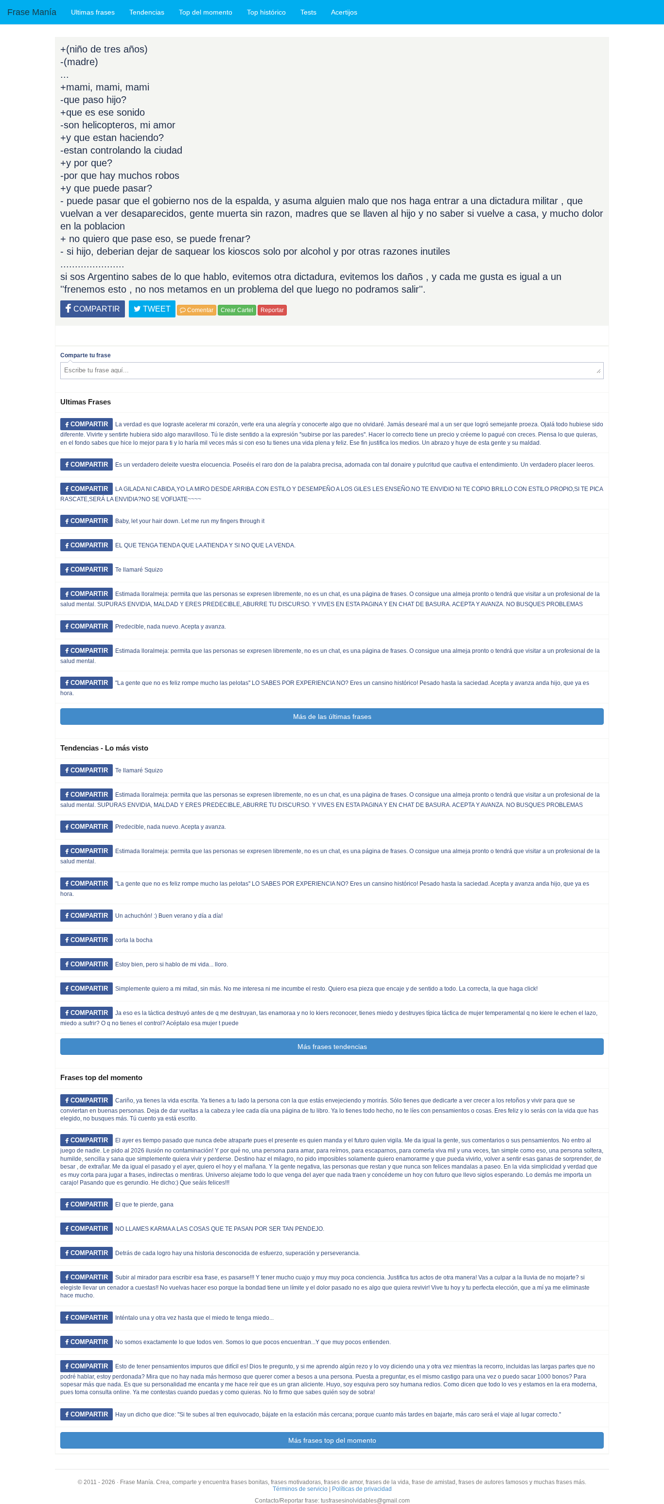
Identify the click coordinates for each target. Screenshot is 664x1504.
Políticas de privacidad (362, 1489)
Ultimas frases (93, 12)
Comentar (199, 310)
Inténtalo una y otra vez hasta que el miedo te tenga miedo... (194, 1317)
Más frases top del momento (332, 1440)
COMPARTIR (95, 309)
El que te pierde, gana (144, 1204)
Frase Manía (31, 12)
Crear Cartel (237, 310)
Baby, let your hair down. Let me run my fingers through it (189, 521)
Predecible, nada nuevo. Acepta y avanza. (170, 626)
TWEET (156, 309)
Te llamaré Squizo (139, 569)
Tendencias (146, 12)
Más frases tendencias (332, 1046)
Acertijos (344, 12)
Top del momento (205, 12)
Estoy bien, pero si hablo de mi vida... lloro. (171, 964)
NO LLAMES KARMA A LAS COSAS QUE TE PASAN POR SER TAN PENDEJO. (219, 1228)
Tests (308, 12)
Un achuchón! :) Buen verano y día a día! (169, 915)
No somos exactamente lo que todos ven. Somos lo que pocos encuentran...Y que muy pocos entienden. (253, 1342)
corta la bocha (134, 940)
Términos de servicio (300, 1489)
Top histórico (266, 12)
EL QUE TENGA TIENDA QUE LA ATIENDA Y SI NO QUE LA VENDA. (205, 545)
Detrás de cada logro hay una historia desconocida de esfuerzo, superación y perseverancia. (237, 1253)
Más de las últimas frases (332, 716)
